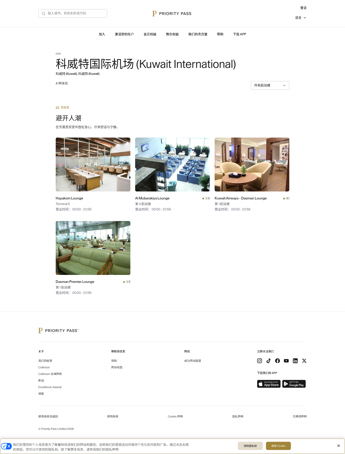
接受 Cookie (278, 446)
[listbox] (301, 18)
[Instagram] (259, 360)
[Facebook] (277, 360)
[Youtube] (286, 360)
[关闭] (338, 445)
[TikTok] (268, 360)
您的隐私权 (250, 446)
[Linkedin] (295, 360)
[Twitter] (304, 360)
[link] (269, 384)
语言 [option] (298, 17)
